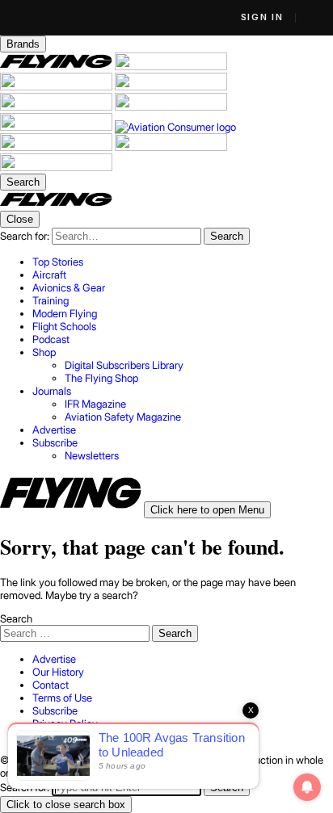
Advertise (54, 658)
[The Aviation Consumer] (175, 126)
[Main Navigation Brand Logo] (56, 204)
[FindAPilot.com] (171, 146)
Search (16, 618)
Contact (50, 684)
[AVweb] (171, 86)
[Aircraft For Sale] (171, 66)
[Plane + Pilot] (57, 126)
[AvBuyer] (57, 106)
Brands (23, 44)
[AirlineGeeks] (57, 86)
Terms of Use (62, 697)
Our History (58, 671)
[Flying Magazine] (57, 66)
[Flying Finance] (57, 146)
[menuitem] (182, 261)
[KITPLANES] (171, 106)
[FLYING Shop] (56, 167)
